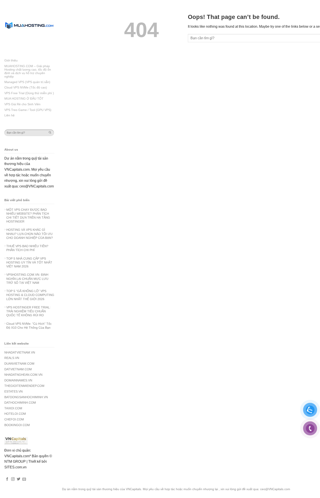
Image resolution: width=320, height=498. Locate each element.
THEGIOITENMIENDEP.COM (24, 386)
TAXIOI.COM (13, 408)
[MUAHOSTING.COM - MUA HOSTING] (29, 25)
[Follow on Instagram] (13, 479)
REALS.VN (11, 358)
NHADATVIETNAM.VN (19, 352)
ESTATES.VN (13, 391)
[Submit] (50, 132)
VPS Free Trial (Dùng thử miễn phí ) (29, 93)
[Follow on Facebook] (7, 479)
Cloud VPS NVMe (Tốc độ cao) (25, 87)
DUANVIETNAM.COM (19, 363)
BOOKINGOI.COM (17, 425)
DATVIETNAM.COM (18, 369)
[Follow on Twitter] (18, 479)
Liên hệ (9, 115)
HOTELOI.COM (15, 413)
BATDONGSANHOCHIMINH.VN (26, 397)
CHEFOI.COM (14, 419)
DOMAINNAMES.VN (18, 380)
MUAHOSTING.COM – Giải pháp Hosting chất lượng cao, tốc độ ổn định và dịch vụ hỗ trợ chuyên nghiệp (27, 71)
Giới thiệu (11, 60)
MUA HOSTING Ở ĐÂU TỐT (24, 98)
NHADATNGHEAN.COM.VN (23, 374)
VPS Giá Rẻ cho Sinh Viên (22, 104)
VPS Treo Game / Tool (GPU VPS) (27, 110)
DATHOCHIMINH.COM (20, 402)
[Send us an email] (24, 479)
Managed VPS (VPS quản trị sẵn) (27, 82)
